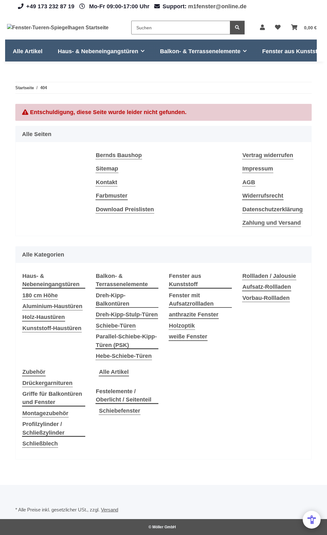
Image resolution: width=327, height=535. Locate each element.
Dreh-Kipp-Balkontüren (112, 299)
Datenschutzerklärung (272, 209)
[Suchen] (237, 27)
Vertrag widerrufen (267, 155)
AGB (248, 182)
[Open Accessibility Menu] (312, 520)
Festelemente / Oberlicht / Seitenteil (123, 395)
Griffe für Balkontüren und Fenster (52, 398)
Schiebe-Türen (116, 325)
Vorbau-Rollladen (266, 298)
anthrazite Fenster (193, 314)
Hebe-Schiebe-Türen (124, 356)
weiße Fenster (188, 336)
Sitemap (107, 168)
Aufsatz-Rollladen (266, 287)
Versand (109, 509)
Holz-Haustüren (43, 317)
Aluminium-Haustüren (52, 306)
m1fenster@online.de (217, 6)
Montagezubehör (45, 413)
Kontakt (106, 182)
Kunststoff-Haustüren (51, 328)
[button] (262, 27)
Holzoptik (182, 325)
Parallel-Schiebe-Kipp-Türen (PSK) (126, 340)
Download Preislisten (125, 209)
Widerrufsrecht (262, 195)
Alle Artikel (114, 372)
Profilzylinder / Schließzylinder (43, 428)
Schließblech (40, 443)
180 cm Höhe (40, 295)
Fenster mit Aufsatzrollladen (191, 299)
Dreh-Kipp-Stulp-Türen (127, 314)
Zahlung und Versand (271, 223)
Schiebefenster (119, 411)
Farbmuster (111, 195)
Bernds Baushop (119, 155)
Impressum (257, 168)
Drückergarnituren (47, 383)
